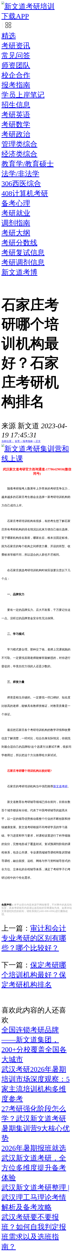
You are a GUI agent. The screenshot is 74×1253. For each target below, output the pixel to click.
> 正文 (37, 441)
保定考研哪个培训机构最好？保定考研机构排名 (33, 975)
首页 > (19, 441)
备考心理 (15, 203)
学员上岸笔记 (23, 95)
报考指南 (15, 85)
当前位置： (7, 441)
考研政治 (15, 134)
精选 (8, 36)
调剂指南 (15, 223)
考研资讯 (15, 46)
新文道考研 (60, 786)
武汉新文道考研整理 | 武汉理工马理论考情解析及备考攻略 (35, 1197)
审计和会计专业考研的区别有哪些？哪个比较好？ (33, 938)
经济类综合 (19, 154)
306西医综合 (21, 184)
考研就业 (15, 213)
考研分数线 (19, 243)
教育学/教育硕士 (27, 164)
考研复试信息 (23, 253)
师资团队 (15, 65)
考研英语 (15, 115)
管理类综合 (19, 144)
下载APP (15, 16)
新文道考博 (19, 272)
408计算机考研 (24, 193)
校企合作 (15, 75)
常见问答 (15, 55)
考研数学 (15, 124)
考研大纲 (15, 233)
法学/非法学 (20, 174)
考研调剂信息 (23, 262)
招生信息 (15, 105)
